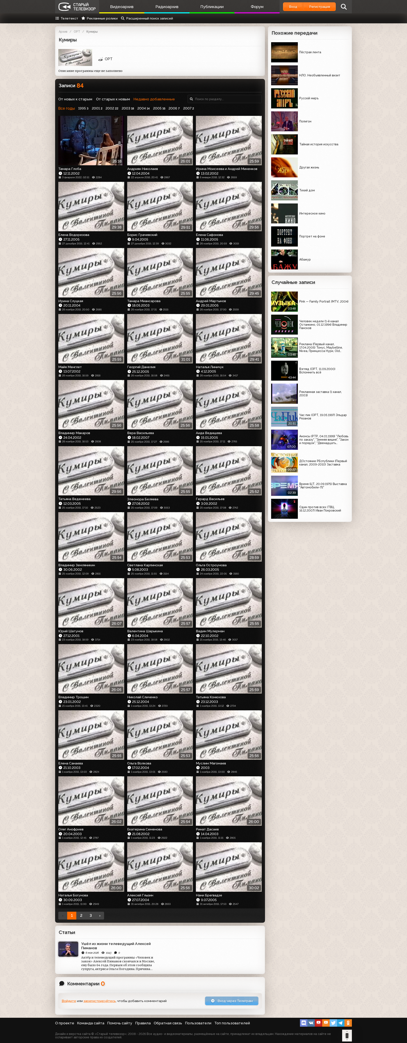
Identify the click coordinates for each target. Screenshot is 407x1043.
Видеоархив (122, 6)
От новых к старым (75, 99)
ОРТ (77, 31)
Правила (143, 1023)
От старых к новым (113, 99)
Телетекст (69, 18)
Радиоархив (166, 6)
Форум (257, 6)
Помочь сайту (119, 1023)
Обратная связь (168, 1023)
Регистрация (319, 7)
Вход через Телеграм (235, 1001)
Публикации (212, 6)
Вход (293, 7)
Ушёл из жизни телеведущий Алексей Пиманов (116, 946)
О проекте (64, 1023)
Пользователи (198, 1023)
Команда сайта (90, 1023)
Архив (63, 31)
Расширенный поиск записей (149, 18)
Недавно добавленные (154, 99)
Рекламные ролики (102, 18)
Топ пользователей (232, 1023)
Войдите (69, 1001)
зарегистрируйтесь (100, 1001)
